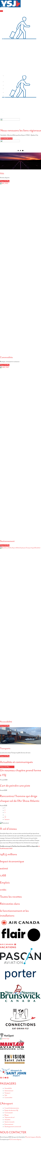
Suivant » (7, 819)
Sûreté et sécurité (9, 66)
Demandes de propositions (14, 88)
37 (5, 817)
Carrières (7, 96)
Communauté (7, 52)
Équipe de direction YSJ (11, 49)
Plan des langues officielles (33, 1137)
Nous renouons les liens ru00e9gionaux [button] (22, 150)
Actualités (6, 62)
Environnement (8, 69)
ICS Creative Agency (15, 1139)
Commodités (7, 31)
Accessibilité (7, 17)
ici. (39, 846)
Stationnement (8, 21)
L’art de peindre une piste (15, 785)
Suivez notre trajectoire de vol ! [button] (18, 150)
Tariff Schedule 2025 (6, 848)
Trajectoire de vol (9, 59)
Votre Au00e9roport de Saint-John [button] (20, 150)
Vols (3, 27)
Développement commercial (13, 72)
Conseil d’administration (11, 46)
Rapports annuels (11, 92)
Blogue (5, 56)
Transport (6, 24)
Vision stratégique (11, 85)
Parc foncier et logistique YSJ (15, 81)
